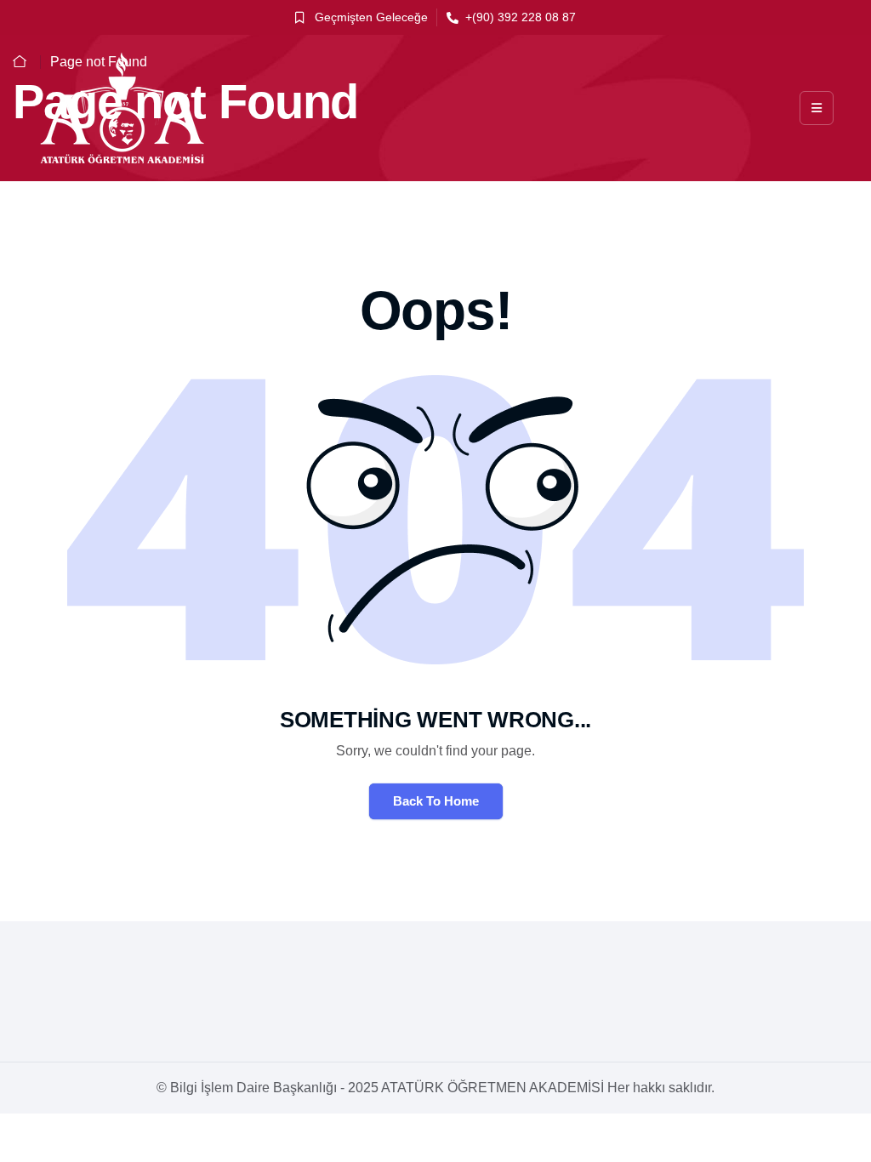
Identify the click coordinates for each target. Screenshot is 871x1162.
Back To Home (436, 801)
